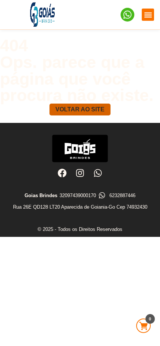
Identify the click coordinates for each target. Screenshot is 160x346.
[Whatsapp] (98, 173)
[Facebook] (62, 173)
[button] (148, 15)
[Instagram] (80, 173)
